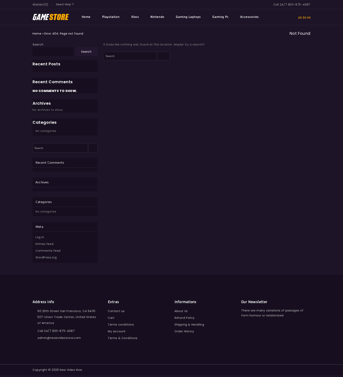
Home (86, 16)
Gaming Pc (220, 16)
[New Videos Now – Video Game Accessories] (51, 17)
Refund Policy (184, 318)
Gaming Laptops (188, 16)
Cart (111, 318)
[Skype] (271, 339)
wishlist (38, 5)
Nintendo (157, 16)
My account (117, 331)
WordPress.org (46, 257)
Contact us (116, 311)
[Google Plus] (262, 339)
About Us (181, 311)
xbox (135, 16)
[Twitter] (253, 339)
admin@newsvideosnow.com (59, 338)
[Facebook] (245, 339)
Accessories (249, 16)
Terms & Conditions (123, 338)
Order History (184, 331)
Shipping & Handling (189, 325)
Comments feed (48, 251)
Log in (40, 237)
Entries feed (44, 244)
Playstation (111, 16)
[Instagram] (279, 339)
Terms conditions (121, 325)
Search (38, 44)
